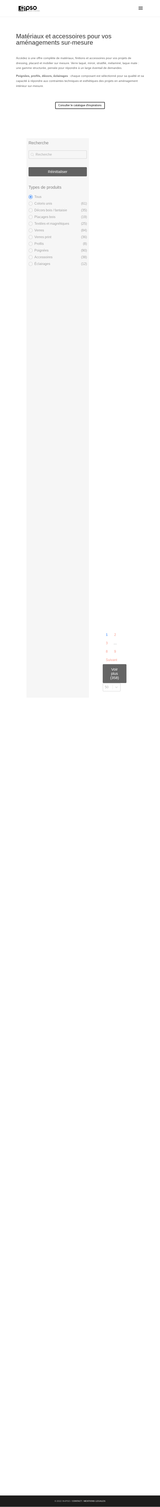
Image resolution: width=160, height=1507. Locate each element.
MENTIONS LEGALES (94, 1501)
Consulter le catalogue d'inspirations (80, 105)
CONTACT (77, 1501)
